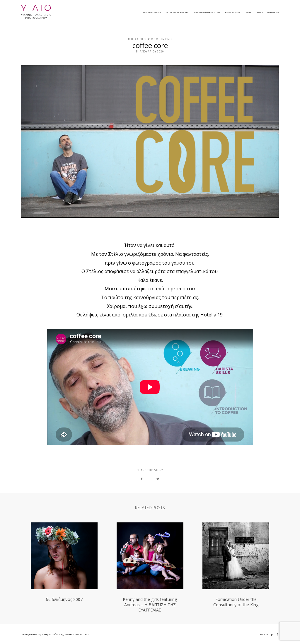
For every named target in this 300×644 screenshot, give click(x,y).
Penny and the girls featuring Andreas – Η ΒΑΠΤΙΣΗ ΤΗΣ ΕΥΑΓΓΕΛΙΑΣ (150, 567)
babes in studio (233, 12)
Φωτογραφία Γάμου (152, 12)
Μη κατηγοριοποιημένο (150, 39)
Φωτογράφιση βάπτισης (177, 12)
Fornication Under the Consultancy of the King (235, 567)
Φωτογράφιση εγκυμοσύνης (207, 12)
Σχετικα (259, 12)
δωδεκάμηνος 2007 (64, 567)
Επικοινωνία (273, 12)
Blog (248, 12)
